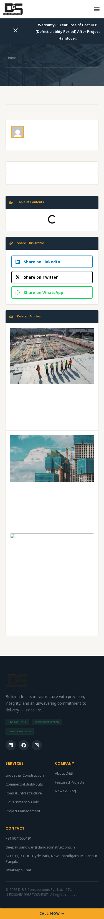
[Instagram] (37, 745)
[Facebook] (24, 745)
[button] (96, 9)
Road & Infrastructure (24, 793)
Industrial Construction (25, 775)
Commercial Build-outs (24, 784)
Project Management (23, 810)
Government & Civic (22, 801)
